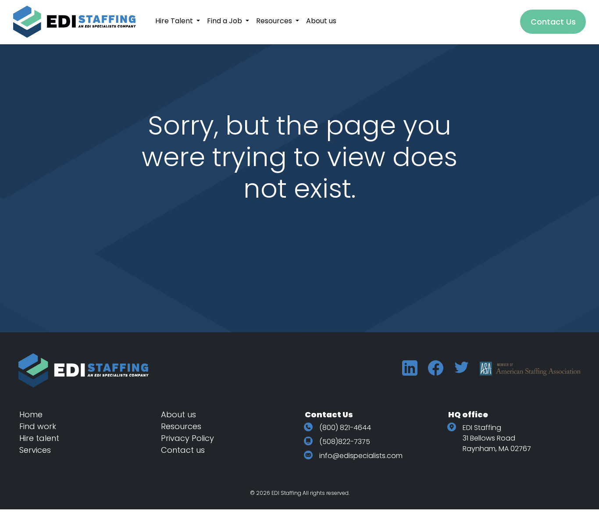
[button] (177, 20)
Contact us (183, 449)
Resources (181, 426)
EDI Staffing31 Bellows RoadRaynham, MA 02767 (497, 438)
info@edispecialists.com (361, 456)
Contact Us (553, 21)
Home (31, 414)
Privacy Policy (187, 438)
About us (178, 414)
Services (35, 449)
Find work (37, 426)
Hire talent (39, 438)
